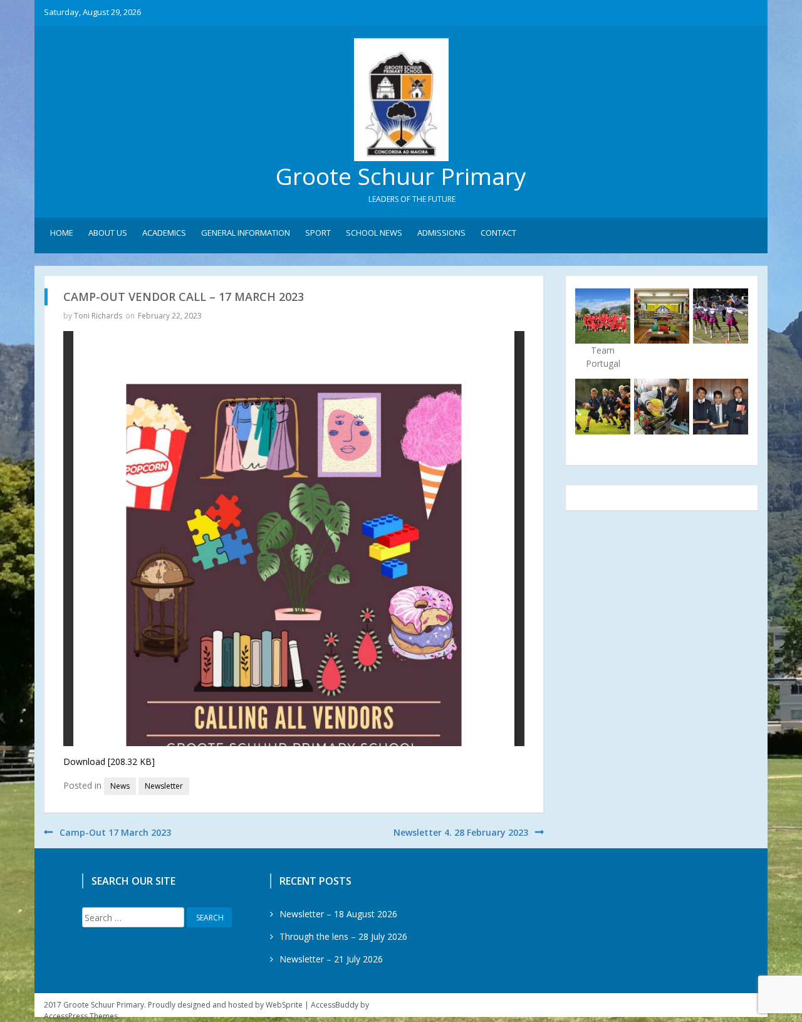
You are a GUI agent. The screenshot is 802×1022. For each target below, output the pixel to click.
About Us (107, 232)
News (120, 786)
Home (61, 232)
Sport (318, 232)
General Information (245, 232)
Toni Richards (98, 315)
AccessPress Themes (81, 1016)
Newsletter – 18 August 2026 (338, 914)
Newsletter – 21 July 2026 (331, 959)
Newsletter (164, 786)
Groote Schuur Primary (401, 176)
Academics (164, 232)
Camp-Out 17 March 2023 (115, 832)
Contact (498, 232)
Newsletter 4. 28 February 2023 (460, 832)
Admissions (441, 232)
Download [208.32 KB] (109, 761)
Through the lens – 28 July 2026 (343, 936)
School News (374, 232)
